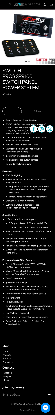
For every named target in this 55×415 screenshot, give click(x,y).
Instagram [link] (7, 376)
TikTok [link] (5, 380)
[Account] (44, 4)
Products (6, 355)
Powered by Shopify (36, 404)
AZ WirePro (22, 404)
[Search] (10, 4)
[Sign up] (49, 394)
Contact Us (7, 362)
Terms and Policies (27, 410)
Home (5, 351)
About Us (6, 358)
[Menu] (3, 4)
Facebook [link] (7, 372)
